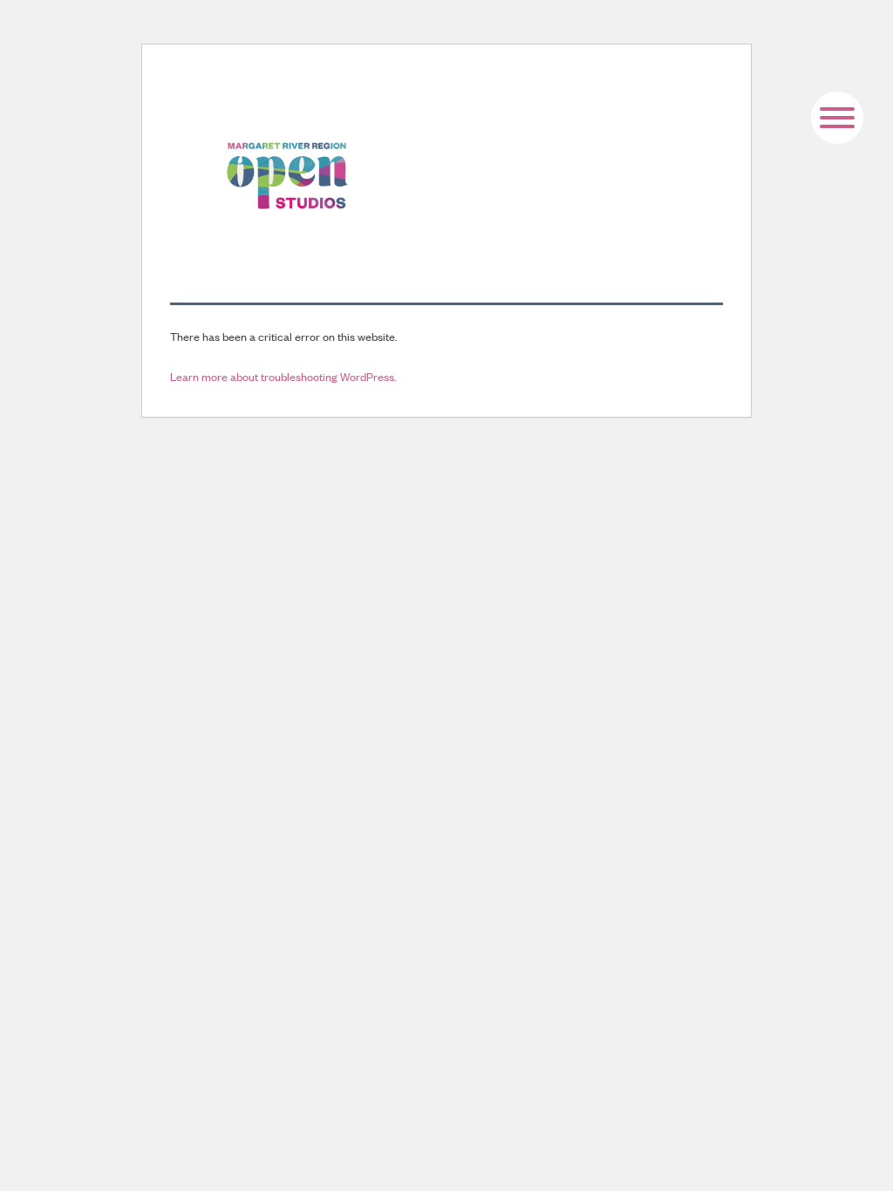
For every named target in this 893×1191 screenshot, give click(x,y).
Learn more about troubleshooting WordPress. (283, 376)
